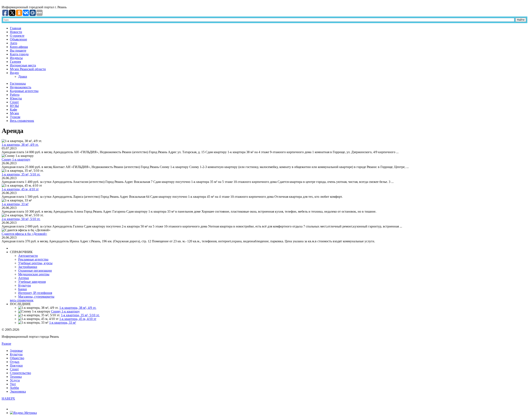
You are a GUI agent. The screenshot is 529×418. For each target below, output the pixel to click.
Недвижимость (20, 87)
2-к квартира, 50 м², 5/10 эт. (21, 219)
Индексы (16, 58)
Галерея (15, 61)
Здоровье (16, 350)
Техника (16, 376)
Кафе (13, 109)
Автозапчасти (28, 255)
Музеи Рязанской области (28, 69)
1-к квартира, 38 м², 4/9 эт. (20, 144)
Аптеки (23, 278)
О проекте (17, 35)
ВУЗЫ (14, 106)
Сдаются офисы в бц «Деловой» (24, 234)
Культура (24, 285)
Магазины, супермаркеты (36, 296)
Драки (22, 76)
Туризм (15, 117)
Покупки (16, 365)
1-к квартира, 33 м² (15, 204)
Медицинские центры (33, 274)
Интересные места (23, 65)
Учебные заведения (32, 281)
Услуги (15, 380)
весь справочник (21, 300)
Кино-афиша (19, 47)
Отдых (14, 362)
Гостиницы (18, 83)
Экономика (18, 391)
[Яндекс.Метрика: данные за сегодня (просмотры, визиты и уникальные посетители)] (23, 413)
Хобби (14, 388)
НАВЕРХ (8, 398)
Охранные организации (35, 270)
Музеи (14, 113)
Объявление (18, 39)
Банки (22, 289)
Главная (15, 28)
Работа (14, 94)
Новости (16, 32)
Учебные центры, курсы (35, 263)
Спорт (14, 102)
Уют (13, 384)
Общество (17, 358)
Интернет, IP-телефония (35, 293)
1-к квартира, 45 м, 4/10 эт (20, 189)
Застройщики (27, 267)
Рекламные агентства (33, 259)
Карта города (19, 54)
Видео (14, 73)
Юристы (16, 98)
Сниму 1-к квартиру (16, 159)
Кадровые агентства (24, 91)
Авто (13, 43)
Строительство (20, 373)
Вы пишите (18, 50)
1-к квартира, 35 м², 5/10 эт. (21, 174)
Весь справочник (22, 120)
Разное (6, 343)
